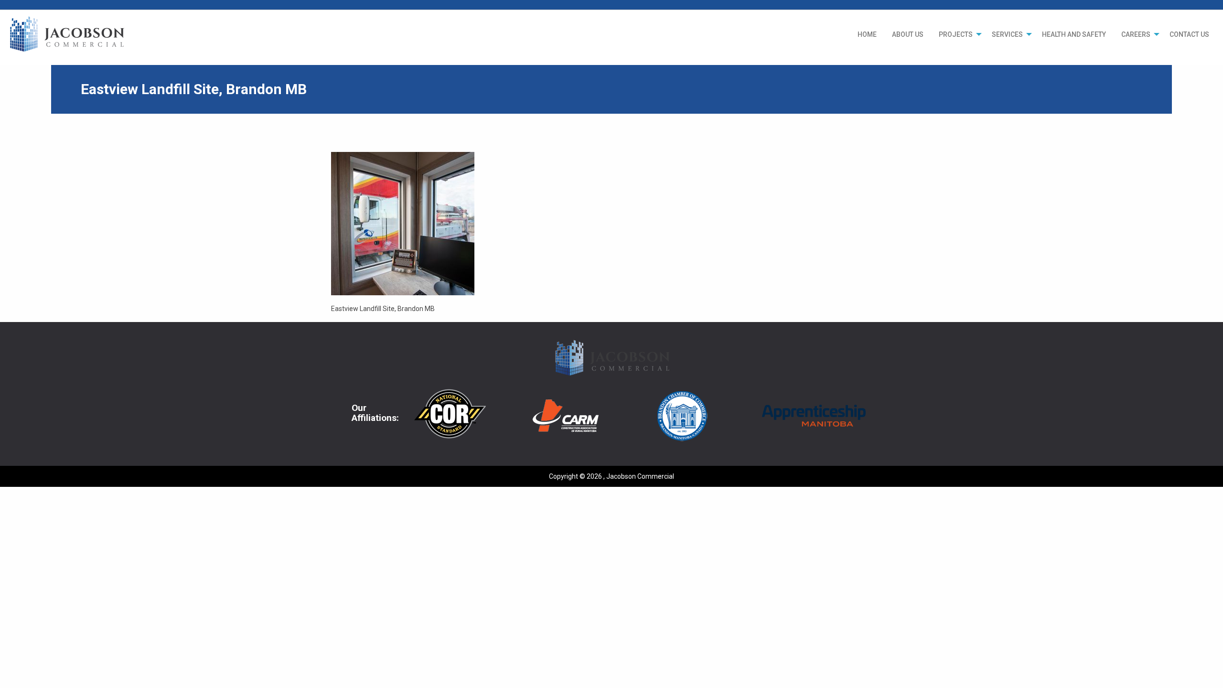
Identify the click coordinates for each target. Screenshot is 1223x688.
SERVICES (1007, 34)
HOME (867, 34)
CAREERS (1135, 34)
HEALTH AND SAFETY (1074, 34)
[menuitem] (867, 34)
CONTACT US (1189, 34)
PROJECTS (956, 34)
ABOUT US (907, 34)
